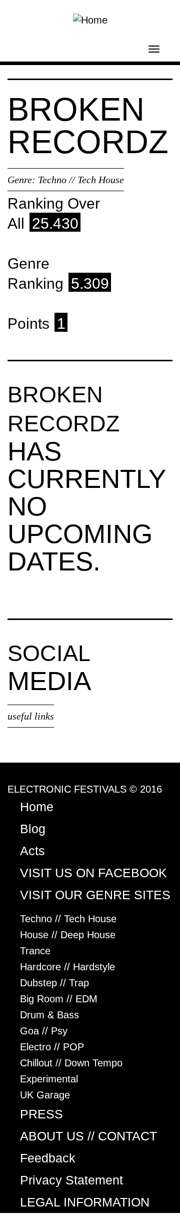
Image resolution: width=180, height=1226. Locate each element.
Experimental (49, 1078)
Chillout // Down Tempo (71, 1062)
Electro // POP (52, 1046)
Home (37, 807)
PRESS (41, 1114)
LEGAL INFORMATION (85, 1202)
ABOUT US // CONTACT (88, 1136)
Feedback (48, 1158)
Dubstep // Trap (54, 982)
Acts (32, 851)
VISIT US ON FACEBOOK (93, 873)
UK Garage (45, 1094)
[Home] (90, 19)
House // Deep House (68, 934)
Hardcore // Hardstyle (67, 966)
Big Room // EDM (59, 998)
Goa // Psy (44, 1030)
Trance (35, 950)
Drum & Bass (49, 1014)
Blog (33, 829)
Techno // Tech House (81, 179)
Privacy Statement (71, 1180)
